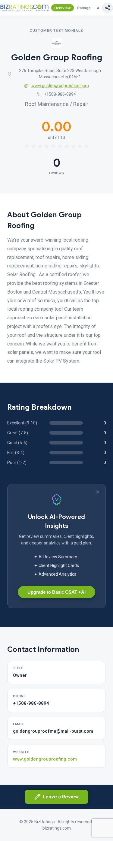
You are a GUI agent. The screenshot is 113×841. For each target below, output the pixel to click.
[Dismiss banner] (97, 492)
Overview (62, 8)
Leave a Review (61, 797)
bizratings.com (56, 828)
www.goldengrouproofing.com (60, 85)
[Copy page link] (107, 8)
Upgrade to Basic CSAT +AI (56, 592)
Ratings (83, 8)
